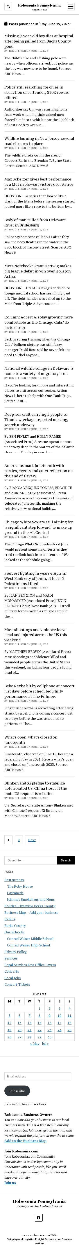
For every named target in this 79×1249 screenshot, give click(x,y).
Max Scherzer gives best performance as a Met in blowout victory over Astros (38, 181)
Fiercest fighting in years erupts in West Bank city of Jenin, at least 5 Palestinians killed (35, 578)
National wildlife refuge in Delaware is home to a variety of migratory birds (39, 371)
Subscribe (17, 1091)
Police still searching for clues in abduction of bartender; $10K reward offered (36, 92)
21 (29, 1030)
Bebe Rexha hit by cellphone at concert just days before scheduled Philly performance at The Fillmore (39, 691)
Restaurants (14, 879)
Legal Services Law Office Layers (30, 964)
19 (9, 1030)
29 (39, 1037)
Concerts (11, 971)
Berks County (15, 925)
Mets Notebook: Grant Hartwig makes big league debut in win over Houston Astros (37, 271)
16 (50, 1023)
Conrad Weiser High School (28, 945)
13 (20, 1023)
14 (29, 1023)
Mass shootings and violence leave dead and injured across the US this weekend (35, 635)
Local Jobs (12, 977)
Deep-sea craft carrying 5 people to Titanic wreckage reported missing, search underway (36, 419)
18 (70, 1023)
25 (70, 1030)
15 (39, 1023)
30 (50, 1037)
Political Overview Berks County (29, 906)
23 (50, 1030)
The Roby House (20, 886)
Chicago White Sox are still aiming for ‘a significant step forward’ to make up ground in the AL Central (38, 527)
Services (10, 958)
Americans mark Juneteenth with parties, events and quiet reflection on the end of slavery (38, 470)
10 (59, 1015)
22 (39, 1030)
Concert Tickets (17, 984)
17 (59, 1023)
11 (70, 1015)
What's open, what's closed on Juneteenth (30, 739)
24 (59, 1030)
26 (9, 1037)
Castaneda (15, 892)
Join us (9, 919)
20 (20, 1030)
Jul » (45, 1043)
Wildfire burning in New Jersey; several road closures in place (39, 141)
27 (20, 1037)
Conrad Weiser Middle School (30, 938)
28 (29, 1037)
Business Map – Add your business (31, 912)
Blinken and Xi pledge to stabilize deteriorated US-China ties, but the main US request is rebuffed (35, 788)
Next (32, 839)
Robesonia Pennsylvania (39, 5)
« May (34, 1043)
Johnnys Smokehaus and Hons (31, 899)
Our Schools (14, 932)
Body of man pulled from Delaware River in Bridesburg (35, 222)
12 (9, 1023)
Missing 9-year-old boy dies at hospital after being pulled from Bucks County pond (38, 41)
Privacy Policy (15, 951)
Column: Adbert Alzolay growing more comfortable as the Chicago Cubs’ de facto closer (38, 322)
